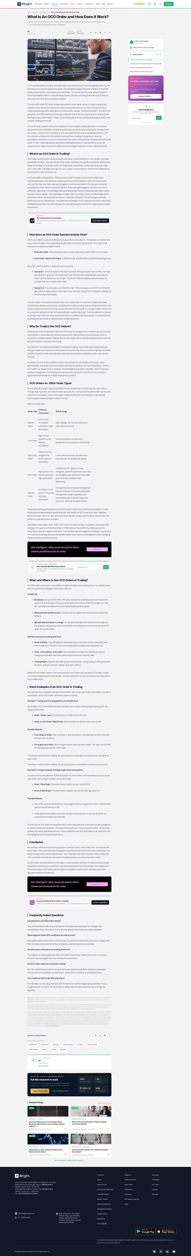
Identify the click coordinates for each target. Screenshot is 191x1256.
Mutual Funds (102, 1184)
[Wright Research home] (25, 4)
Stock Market (33, 1049)
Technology (64, 4)
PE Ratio (80, 1045)
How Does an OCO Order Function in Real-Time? (145, 64)
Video (103, 4)
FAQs (126, 1204)
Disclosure (128, 1194)
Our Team (155, 1184)
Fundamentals (44, 12)
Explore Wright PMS (40, 1091)
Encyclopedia (102, 1223)
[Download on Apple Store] (166, 1231)
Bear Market (33, 1045)
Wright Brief (140, 4)
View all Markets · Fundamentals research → (69, 1160)
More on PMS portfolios (61, 1091)
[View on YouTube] (174, 1251)
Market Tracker (102, 1199)
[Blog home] (160, 4)
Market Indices (102, 1214)
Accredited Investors (132, 1199)
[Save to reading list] (109, 32)
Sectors (79, 4)
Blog (28, 12)
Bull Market (45, 1045)
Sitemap (155, 1194)
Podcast (110, 4)
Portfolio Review (103, 1194)
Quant (46, 4)
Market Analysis (68, 1045)
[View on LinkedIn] (167, 1251)
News (98, 4)
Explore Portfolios (145, 96)
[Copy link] (105, 32)
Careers (155, 1189)
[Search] (149, 4)
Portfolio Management (105, 1189)
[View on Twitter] (161, 1251)
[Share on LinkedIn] (95, 32)
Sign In (168, 4)
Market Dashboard (103, 1204)
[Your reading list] (155, 4)
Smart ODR (129, 1184)
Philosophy (156, 1180)
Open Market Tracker (100, 221)
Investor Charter (130, 1180)
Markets (54, 4)
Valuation (63, 1049)
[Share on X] (91, 32)
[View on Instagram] (154, 1251)
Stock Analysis (92, 1045)
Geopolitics (89, 4)
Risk (72, 4)
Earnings (56, 1045)
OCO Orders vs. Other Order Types (141, 71)
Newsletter (38, 4)
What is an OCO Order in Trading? (141, 60)
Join (106, 567)
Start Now (97, 549)
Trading (53, 1049)
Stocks (44, 1049)
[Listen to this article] (131, 42)
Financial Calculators (104, 1209)
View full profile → (44, 1066)
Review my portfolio (100, 902)
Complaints (129, 1189)
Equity (99, 1180)
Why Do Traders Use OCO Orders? (141, 67)
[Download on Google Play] (146, 1231)
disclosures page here (53, 1026)
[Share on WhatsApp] (100, 32)
